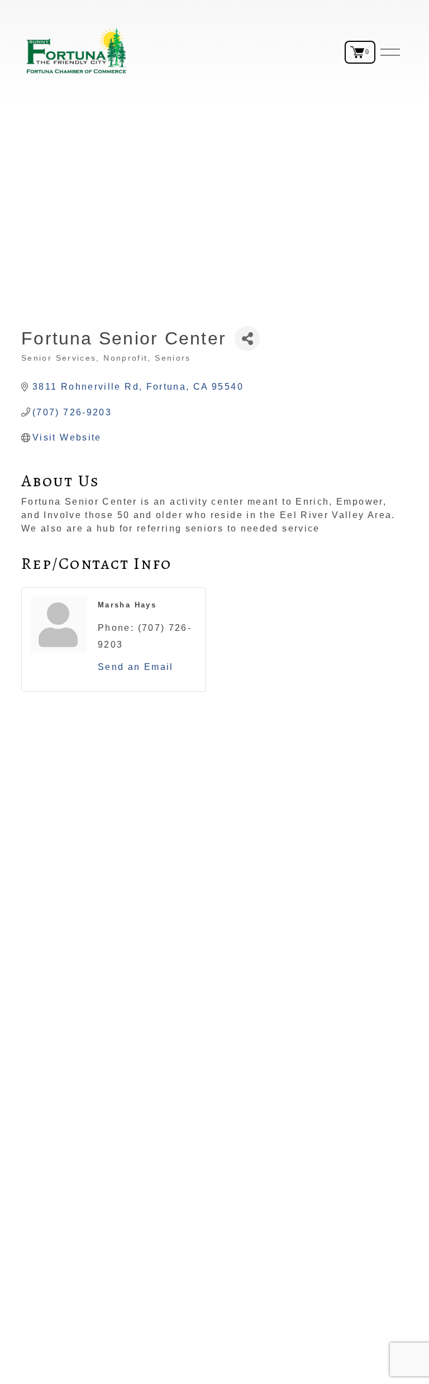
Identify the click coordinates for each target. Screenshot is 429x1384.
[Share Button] (247, 338)
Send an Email (136, 667)
